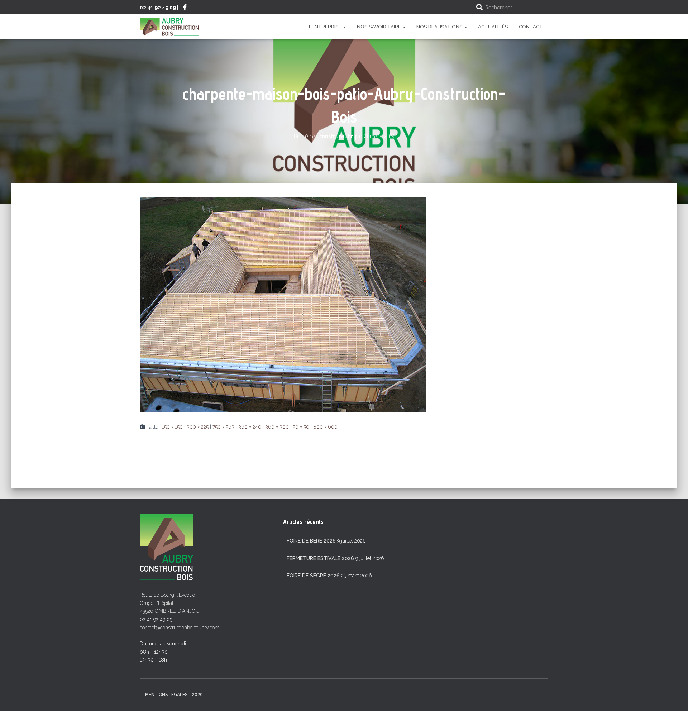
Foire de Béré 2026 (311, 541)
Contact (531, 26)
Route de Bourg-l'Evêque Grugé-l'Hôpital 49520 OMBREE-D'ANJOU (170, 603)
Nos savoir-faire (379, 26)
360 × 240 (249, 427)
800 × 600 (325, 427)
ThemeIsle (536, 695)
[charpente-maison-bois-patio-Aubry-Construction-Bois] (283, 304)
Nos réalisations (440, 26)
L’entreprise (326, 26)
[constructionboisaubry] (169, 27)
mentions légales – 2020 (174, 694)
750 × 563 (223, 427)
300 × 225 (198, 427)
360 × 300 (277, 427)
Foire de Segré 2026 (313, 575)
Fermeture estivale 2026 (320, 558)
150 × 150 (172, 427)
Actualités (493, 26)
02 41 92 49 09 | (159, 7)
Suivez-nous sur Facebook (185, 8)
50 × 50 (301, 427)
